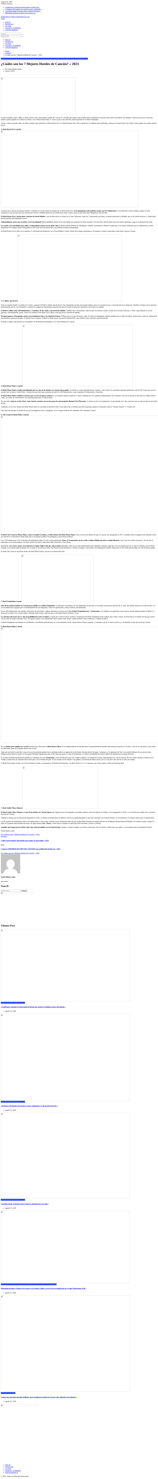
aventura (8, 53)
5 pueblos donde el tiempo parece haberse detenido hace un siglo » (25, 1204)
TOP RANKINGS (11, 30)
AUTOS (8, 26)
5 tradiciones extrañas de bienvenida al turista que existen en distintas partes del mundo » (33, 1007)
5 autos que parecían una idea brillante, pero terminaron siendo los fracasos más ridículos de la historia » (39, 1397)
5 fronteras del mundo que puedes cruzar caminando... (23, 9)
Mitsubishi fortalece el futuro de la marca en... (20, 13)
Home (7, 51)
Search (24, 891)
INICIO (8, 22)
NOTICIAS (9, 24)
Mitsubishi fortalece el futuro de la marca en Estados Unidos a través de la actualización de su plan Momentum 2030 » (43, 1288)
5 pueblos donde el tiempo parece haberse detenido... (23, 11)
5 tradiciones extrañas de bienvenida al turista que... (22, 7)
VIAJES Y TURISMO (13, 28)
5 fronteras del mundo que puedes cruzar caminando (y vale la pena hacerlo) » (29, 1106)
